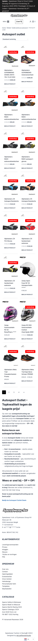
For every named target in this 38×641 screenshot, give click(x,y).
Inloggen (5, 549)
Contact (5, 571)
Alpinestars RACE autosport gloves (27, 159)
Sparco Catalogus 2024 (10, 609)
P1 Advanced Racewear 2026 (12, 619)
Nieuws (4, 552)
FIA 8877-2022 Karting (10, 614)
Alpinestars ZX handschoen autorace (27, 241)
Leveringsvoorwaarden (10, 545)
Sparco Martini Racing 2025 (12, 607)
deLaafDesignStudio (23, 635)
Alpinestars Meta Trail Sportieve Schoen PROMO (28, 372)
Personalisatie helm (9, 584)
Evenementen (7, 576)
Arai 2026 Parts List (9, 612)
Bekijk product (10, 84)
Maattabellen (6, 589)
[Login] (30, 21)
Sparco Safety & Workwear (11, 602)
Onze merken (7, 579)
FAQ (3, 557)
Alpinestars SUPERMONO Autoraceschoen (27, 72)
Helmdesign (6, 581)
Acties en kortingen (10, 554)
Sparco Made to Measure (11, 605)
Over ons (5, 569)
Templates (6, 586)
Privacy (4, 547)
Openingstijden (7, 574)
